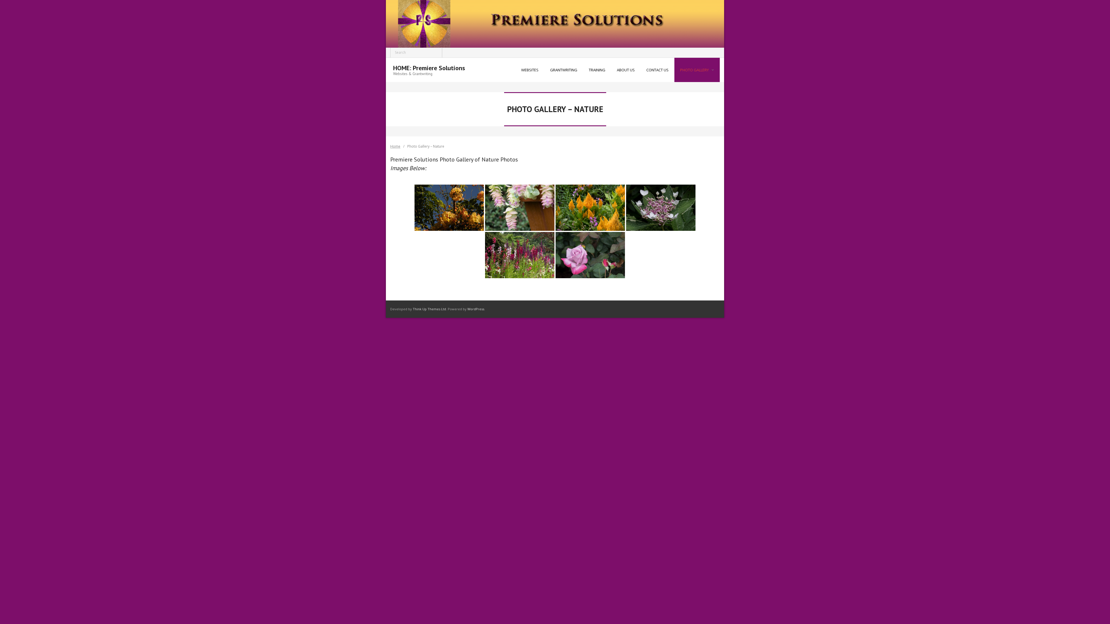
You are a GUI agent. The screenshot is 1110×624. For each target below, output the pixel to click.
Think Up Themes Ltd (429, 309)
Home (395, 146)
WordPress (475, 309)
